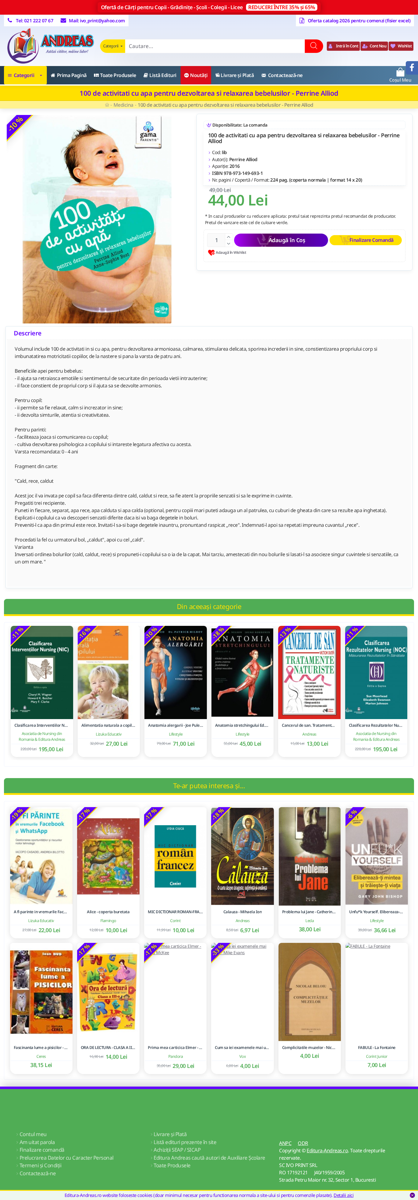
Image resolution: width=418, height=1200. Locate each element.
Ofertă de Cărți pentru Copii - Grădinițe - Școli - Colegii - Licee (208, 7)
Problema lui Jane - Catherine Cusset (309, 911)
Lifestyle (176, 734)
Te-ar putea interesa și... (209, 785)
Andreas (309, 734)
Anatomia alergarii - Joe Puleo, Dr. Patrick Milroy (175, 725)
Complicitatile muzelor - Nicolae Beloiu (309, 1047)
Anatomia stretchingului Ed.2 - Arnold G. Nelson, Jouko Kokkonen (242, 725)
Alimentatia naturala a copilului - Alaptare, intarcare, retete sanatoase (108, 725)
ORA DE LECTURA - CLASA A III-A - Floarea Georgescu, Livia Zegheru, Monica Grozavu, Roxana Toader (108, 1047)
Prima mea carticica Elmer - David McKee (175, 1047)
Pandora (175, 1056)
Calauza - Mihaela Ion (242, 911)
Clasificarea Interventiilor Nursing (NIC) (41, 725)
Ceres (41, 1056)
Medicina (123, 105)
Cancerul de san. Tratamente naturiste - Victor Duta (309, 725)
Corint (175, 920)
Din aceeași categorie (209, 606)
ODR (303, 1143)
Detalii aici (343, 1195)
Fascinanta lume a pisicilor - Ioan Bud (41, 1047)
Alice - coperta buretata (108, 911)
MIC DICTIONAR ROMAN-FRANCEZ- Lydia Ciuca (175, 911)
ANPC (285, 1143)
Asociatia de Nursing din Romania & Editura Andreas (42, 736)
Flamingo (108, 920)
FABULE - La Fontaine (377, 1047)
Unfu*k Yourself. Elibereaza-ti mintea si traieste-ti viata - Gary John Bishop (376, 911)
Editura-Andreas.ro (327, 1150)
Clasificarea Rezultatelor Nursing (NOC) (376, 725)
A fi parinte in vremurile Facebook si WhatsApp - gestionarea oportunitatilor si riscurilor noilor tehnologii (41, 911)
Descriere (28, 333)
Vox (242, 1056)
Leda (309, 920)
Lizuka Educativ (109, 734)
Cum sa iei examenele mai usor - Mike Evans (242, 1047)
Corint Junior (376, 1056)
